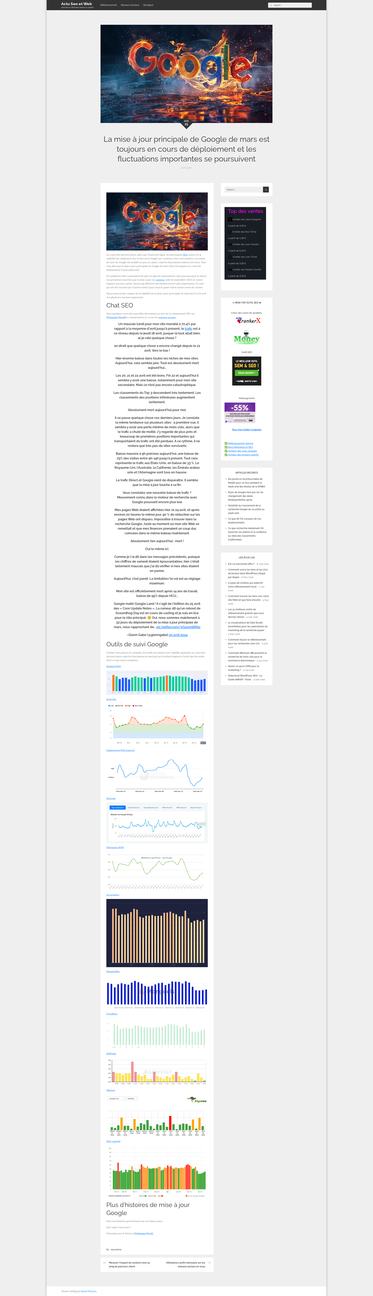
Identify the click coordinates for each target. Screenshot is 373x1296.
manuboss (116, 1249)
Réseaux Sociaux (130, 5)
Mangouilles (112, 971)
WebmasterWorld (115, 317)
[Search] (271, 5)
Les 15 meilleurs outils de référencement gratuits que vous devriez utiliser (246, 613)
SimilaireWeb (113, 666)
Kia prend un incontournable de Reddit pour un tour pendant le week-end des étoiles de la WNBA (246, 483)
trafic (188, 328)
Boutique (148, 5)
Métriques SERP (115, 847)
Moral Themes (88, 1291)
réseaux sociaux (167, 317)
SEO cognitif (113, 1141)
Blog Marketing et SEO (240, 447)
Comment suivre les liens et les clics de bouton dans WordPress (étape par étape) (248, 573)
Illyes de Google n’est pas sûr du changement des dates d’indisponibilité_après (245, 496)
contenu (160, 279)
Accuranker (112, 894)
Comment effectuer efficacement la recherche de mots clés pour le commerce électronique (247, 657)
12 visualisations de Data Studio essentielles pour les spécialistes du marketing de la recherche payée (248, 626)
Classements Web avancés (120, 750)
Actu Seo (186, 168)
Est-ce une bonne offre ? (241, 564)
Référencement (108, 5)
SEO (185, 254)
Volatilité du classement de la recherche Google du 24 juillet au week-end (246, 509)
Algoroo (110, 1090)
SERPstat (111, 1053)
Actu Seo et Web (76, 4)
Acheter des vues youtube (242, 451)
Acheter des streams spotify (243, 454)
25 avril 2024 (178, 635)
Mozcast (110, 798)
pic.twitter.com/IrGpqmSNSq (178, 627)
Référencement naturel (240, 443)
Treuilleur (111, 1013)
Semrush (111, 699)
